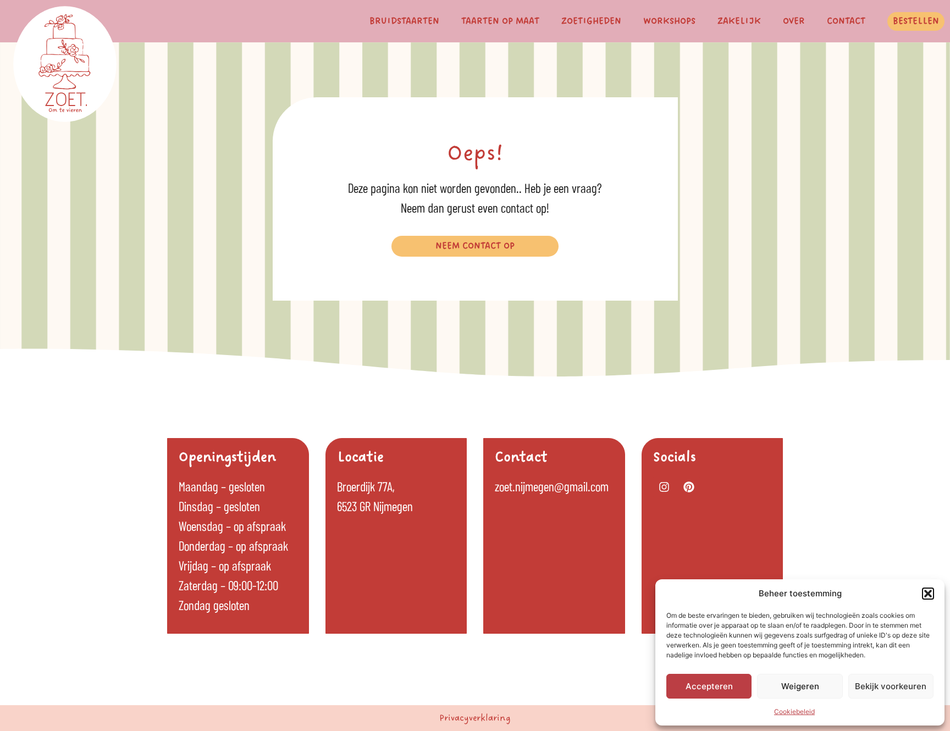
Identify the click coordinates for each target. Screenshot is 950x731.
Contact (846, 21)
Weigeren (800, 686)
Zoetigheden (591, 21)
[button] (928, 593)
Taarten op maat (500, 21)
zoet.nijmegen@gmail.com (552, 486)
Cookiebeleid (794, 711)
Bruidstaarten (404, 21)
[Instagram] (664, 487)
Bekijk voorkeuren (890, 686)
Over (794, 21)
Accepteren (709, 686)
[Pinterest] (689, 487)
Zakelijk (739, 21)
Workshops (669, 21)
